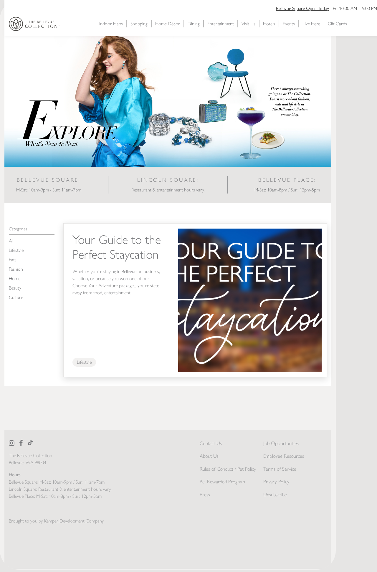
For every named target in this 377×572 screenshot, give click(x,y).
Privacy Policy (276, 482)
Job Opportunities (281, 443)
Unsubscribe (275, 494)
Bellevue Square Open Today (302, 8)
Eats (12, 259)
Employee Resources (283, 456)
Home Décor (167, 24)
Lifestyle (16, 250)
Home (14, 278)
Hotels (269, 24)
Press (205, 494)
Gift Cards (337, 24)
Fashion (16, 269)
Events (289, 24)
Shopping (139, 24)
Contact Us (211, 443)
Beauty (15, 288)
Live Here (311, 24)
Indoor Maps (111, 24)
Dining (194, 24)
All (11, 241)
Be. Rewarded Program (222, 482)
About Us (209, 456)
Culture (16, 297)
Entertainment (220, 24)
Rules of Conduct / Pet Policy (228, 469)
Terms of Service (279, 469)
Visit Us (248, 24)
